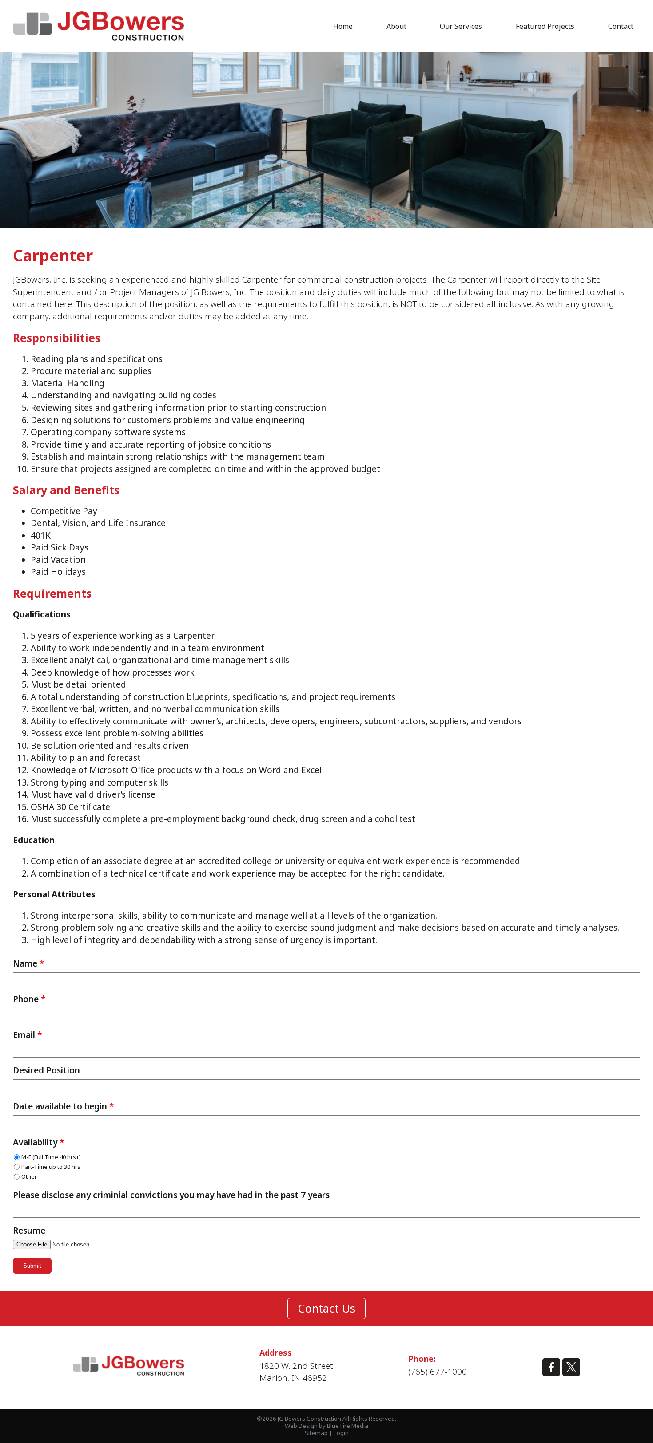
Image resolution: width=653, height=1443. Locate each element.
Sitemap (316, 1433)
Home (343, 26)
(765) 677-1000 (437, 1371)
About (396, 26)
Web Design (301, 1426)
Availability (38, 1142)
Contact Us (326, 1308)
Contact (620, 26)
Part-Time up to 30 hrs (50, 1167)
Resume (29, 1231)
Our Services (461, 26)
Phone (29, 999)
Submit (32, 1265)
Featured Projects (545, 26)
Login (341, 1433)
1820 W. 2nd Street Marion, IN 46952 (296, 1372)
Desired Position (46, 1070)
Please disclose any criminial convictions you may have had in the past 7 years (171, 1195)
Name (28, 963)
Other (29, 1176)
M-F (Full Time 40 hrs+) (51, 1157)
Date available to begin (63, 1106)
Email (27, 1035)
